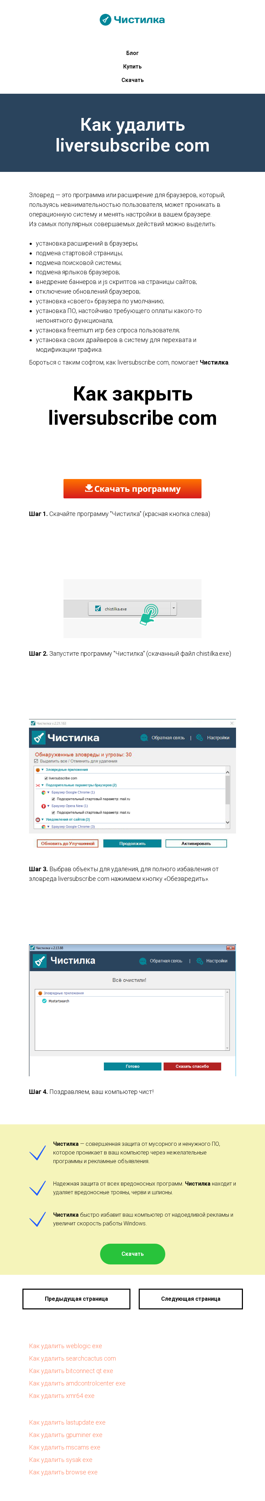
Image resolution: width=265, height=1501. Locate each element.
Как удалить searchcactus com (72, 1358)
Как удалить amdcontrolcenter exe (77, 1383)
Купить (132, 66)
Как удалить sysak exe (60, 1459)
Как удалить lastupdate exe (67, 1422)
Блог (132, 53)
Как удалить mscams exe (64, 1447)
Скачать (132, 80)
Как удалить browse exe (63, 1472)
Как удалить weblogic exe (65, 1346)
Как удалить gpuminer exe (65, 1434)
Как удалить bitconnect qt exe (71, 1370)
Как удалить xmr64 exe (62, 1395)
